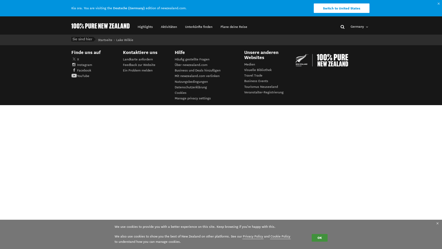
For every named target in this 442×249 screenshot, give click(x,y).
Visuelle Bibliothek (258, 70)
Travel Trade (253, 75)
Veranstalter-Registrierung (264, 92)
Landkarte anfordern (138, 59)
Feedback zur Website (139, 65)
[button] (145, 27)
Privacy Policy (253, 236)
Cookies (180, 93)
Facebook (84, 70)
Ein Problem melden (138, 70)
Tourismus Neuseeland (261, 87)
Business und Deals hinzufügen (198, 70)
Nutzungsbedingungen (191, 82)
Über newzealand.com (191, 65)
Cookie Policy (280, 236)
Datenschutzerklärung (191, 87)
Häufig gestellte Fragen (192, 59)
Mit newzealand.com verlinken (197, 76)
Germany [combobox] (358, 27)
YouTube (83, 76)
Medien (249, 64)
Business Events (256, 81)
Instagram (84, 65)
